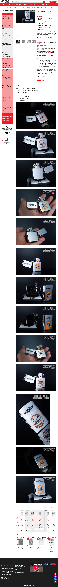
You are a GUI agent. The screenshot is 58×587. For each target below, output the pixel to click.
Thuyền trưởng (50, 54)
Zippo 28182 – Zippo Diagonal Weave (31, 548)
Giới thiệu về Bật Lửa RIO (20, 563)
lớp (44, 33)
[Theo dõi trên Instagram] (47, 564)
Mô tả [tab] (17, 85)
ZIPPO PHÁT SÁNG (5, 89)
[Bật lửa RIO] (5, 1)
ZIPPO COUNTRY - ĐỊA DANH (6, 98)
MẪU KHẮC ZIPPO (5, 118)
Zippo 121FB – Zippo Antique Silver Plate (20, 548)
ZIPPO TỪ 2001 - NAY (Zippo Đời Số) (6, 52)
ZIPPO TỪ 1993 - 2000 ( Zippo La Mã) (6, 48)
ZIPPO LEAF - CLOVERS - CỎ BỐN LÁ (7, 108)
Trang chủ (2, 7)
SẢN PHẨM (5, 4)
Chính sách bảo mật (19, 565)
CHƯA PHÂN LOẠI (5, 122)
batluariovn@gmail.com (8, 579)
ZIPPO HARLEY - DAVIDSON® (5, 70)
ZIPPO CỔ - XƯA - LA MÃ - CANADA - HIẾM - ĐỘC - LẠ (23, 7)
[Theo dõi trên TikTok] (49, 564)
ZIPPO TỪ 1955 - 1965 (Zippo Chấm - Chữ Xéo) (6, 33)
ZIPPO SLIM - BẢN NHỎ (6, 65)
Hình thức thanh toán (19, 570)
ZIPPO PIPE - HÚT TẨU (6, 67)
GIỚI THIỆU (13, 4)
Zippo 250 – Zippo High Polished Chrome (41, 548)
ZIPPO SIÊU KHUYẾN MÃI (7, 116)
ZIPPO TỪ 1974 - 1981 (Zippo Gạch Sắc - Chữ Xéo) (7, 41)
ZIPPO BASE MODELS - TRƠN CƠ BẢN (6, 63)
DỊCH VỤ (42, 4)
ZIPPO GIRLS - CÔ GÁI (6, 91)
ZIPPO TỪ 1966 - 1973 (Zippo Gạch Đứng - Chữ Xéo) (6, 36)
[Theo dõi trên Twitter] (51, 564)
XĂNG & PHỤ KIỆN (19, 4)
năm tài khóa (41, 42)
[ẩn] (55, 582)
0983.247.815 (3, 577)
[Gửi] (44, 2)
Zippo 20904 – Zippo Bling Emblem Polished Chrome (51, 548)
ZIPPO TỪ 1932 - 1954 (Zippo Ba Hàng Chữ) (6, 29)
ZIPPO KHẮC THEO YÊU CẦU (6, 111)
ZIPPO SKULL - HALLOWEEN (5, 101)
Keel (41, 48)
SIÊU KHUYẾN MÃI (27, 4)
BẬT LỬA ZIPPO (9, 7)
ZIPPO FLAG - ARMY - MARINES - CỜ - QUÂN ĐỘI (7, 105)
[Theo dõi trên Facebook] (45, 564)
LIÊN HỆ (46, 4)
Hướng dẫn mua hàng (19, 572)
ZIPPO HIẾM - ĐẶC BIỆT (6, 56)
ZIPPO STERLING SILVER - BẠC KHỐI (7, 83)
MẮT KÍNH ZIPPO (5, 120)
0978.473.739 (8, 578)
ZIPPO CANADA (5, 54)
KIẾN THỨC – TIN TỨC (35, 4)
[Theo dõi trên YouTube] (55, 564)
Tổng (42, 45)
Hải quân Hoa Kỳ (51, 33)
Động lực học (49, 45)
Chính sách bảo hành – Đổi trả (21, 566)
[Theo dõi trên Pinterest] (53, 564)
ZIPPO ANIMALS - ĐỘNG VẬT (6, 95)
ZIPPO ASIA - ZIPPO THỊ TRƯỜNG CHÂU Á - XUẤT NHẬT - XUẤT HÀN (7, 17)
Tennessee (49, 37)
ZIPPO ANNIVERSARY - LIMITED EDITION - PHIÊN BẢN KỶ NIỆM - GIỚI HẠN (7, 78)
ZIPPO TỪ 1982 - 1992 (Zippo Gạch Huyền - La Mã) (43, 7)
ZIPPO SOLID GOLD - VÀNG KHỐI (6, 59)
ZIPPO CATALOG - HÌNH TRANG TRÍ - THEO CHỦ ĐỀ (6, 86)
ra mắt (50, 49)
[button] (53, 2)
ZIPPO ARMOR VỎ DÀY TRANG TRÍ (6, 21)
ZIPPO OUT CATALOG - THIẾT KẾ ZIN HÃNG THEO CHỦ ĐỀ (7, 74)
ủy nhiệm (49, 52)
